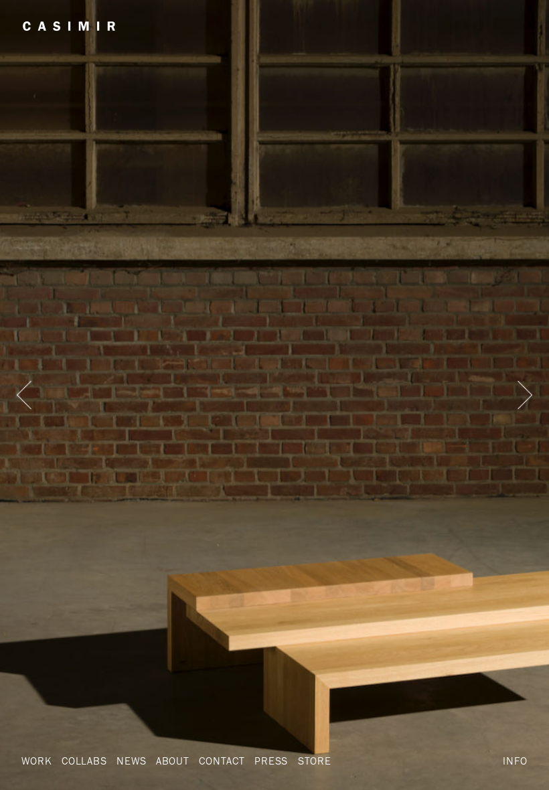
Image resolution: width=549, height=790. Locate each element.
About (172, 760)
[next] (525, 394)
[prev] (24, 394)
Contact (222, 760)
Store (314, 760)
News (131, 760)
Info (515, 760)
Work (36, 760)
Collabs (84, 760)
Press (271, 760)
